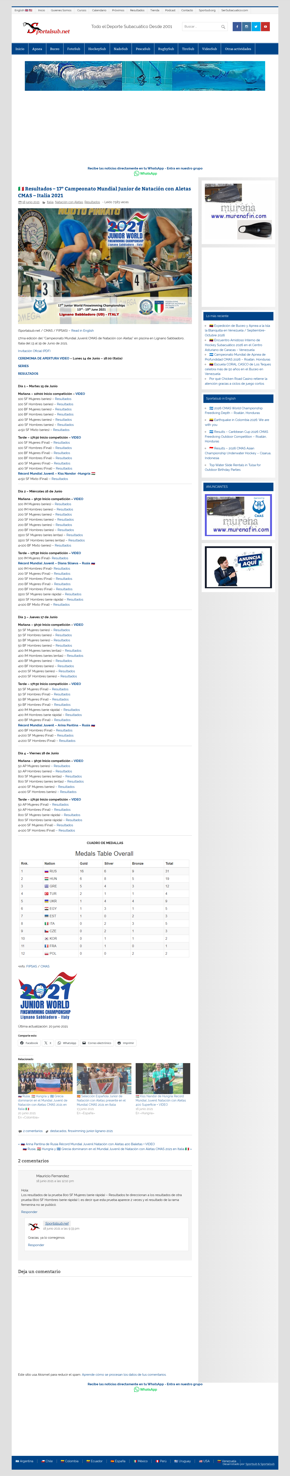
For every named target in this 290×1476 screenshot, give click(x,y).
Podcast (170, 10)
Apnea (37, 49)
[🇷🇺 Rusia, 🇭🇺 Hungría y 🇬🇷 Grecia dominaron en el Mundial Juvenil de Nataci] (45, 1078)
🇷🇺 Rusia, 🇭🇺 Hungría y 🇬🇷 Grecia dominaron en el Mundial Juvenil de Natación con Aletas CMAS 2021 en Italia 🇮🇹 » (107, 1149)
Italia (50, 202)
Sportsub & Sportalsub (260, 1464)
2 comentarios (33, 1131)
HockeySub (97, 49)
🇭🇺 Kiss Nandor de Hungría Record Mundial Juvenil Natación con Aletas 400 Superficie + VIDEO (161, 1100)
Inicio (41, 10)
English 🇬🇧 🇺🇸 (23, 10)
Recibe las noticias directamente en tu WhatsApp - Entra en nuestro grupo (145, 168)
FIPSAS (31, 966)
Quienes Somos (61, 10)
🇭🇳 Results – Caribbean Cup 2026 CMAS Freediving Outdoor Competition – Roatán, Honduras (236, 436)
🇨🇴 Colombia (70, 1461)
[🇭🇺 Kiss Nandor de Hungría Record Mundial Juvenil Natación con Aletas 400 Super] (163, 1078)
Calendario (99, 10)
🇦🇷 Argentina (24, 1461)
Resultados (137, 10)
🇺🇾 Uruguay (182, 1461)
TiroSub (188, 49)
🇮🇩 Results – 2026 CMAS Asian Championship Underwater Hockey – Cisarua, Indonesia (238, 453)
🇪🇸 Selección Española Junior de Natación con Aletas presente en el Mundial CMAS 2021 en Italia (101, 1100)
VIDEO (80, 394)
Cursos (81, 10)
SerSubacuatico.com (234, 10)
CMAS (45, 966)
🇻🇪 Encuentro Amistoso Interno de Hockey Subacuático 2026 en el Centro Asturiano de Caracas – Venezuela (233, 345)
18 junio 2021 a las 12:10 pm (55, 1181)
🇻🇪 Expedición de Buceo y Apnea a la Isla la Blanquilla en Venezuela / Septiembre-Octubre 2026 (237, 330)
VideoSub (209, 49)
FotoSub (73, 49)
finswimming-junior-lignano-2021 (90, 1131)
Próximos (118, 10)
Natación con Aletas (69, 202)
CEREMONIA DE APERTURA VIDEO (43, 358)
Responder (29, 1212)
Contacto (187, 10)
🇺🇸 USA (204, 1461)
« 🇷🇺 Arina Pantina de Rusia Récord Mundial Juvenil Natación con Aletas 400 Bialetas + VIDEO (86, 1144)
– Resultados (60, 766)
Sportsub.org (207, 10)
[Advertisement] (145, 131)
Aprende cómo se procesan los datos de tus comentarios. (124, 1375)
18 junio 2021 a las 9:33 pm (61, 1228)
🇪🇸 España (118, 1461)
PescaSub (143, 49)
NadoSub (121, 49)
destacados (58, 1131)
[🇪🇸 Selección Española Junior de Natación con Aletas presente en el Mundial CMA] (104, 1078)
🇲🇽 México (140, 1461)
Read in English (82, 331)
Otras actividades (238, 49)
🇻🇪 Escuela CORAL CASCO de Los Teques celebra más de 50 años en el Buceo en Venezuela (238, 369)
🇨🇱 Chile (47, 1461)
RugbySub (166, 49)
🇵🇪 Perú (161, 1461)
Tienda (154, 10)
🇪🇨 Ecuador (94, 1461)
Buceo (54, 49)
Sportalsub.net (57, 1223)
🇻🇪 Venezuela (226, 1461)
